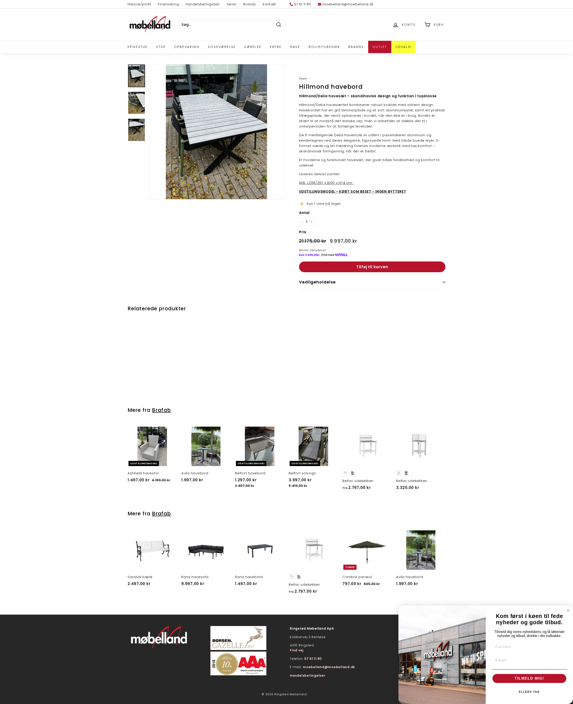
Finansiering (168, 4)
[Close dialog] (568, 610)
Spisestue (137, 47)
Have (295, 47)
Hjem (303, 78)
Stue (160, 47)
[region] (216, 131)
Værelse (252, 47)
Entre (276, 47)
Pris (302, 232)
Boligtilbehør (324, 47)
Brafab (161, 410)
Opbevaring (186, 47)
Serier (232, 4)
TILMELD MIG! (529, 678)
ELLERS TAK (529, 691)
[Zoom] (216, 131)
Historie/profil (139, 4)
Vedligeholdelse (317, 282)
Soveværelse (222, 47)
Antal (304, 212)
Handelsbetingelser (203, 4)
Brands (249, 4)
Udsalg (403, 47)
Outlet (379, 47)
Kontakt (269, 4)
